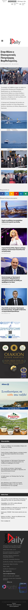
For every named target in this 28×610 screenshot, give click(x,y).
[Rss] (15, 1)
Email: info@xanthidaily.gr (9, 573)
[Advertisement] (14, 20)
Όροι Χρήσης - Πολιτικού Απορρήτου (14, 604)
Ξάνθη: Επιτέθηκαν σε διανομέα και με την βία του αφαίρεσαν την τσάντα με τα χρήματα (14, 508)
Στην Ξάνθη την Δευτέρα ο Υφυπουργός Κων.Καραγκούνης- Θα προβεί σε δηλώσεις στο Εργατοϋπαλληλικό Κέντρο (14, 309)
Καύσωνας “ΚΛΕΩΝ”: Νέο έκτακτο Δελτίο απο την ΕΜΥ (14, 512)
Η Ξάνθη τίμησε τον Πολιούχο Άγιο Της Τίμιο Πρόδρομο (12, 476)
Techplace (14, 603)
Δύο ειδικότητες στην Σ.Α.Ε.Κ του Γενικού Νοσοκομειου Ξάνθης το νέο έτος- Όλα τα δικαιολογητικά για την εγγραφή (11, 484)
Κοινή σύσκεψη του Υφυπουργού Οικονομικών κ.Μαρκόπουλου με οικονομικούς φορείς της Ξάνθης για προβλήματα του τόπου (13, 462)
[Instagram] (12, 1)
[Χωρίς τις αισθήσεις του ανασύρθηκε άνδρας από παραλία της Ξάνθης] (14, 209)
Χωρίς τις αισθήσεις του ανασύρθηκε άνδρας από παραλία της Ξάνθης (14, 446)
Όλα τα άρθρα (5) (5, 521)
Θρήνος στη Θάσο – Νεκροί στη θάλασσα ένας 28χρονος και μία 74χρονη (13, 517)
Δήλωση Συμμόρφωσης (14, 606)
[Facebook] (9, 1)
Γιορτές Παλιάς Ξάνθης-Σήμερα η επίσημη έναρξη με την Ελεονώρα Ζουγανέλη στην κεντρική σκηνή (13, 249)
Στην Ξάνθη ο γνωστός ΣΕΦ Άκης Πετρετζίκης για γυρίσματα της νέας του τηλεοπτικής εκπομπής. (14, 499)
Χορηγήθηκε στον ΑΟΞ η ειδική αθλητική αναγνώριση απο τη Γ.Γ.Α (11, 503)
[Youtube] (14, 1)
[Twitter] (10, 1)
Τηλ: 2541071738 (7, 571)
